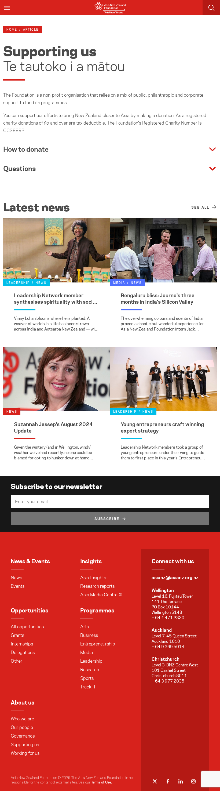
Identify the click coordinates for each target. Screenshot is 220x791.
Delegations (23, 652)
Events (17, 586)
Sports (87, 678)
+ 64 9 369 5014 (168, 647)
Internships (22, 644)
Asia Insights (93, 577)
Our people (22, 727)
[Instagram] (193, 781)
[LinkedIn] (180, 781)
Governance (23, 736)
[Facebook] (167, 781)
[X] (155, 781)
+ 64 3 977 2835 (168, 681)
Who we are (22, 719)
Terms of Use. (101, 782)
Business (89, 635)
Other (16, 661)
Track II (87, 687)
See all (200, 207)
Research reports (97, 586)
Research (89, 669)
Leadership (91, 661)
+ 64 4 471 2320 (168, 618)
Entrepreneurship (97, 644)
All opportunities (27, 626)
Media (86, 652)
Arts (84, 626)
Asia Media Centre (99, 595)
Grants (17, 635)
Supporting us (25, 744)
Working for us (25, 753)
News (16, 577)
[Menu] (7, 7)
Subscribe (107, 518)
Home (11, 29)
